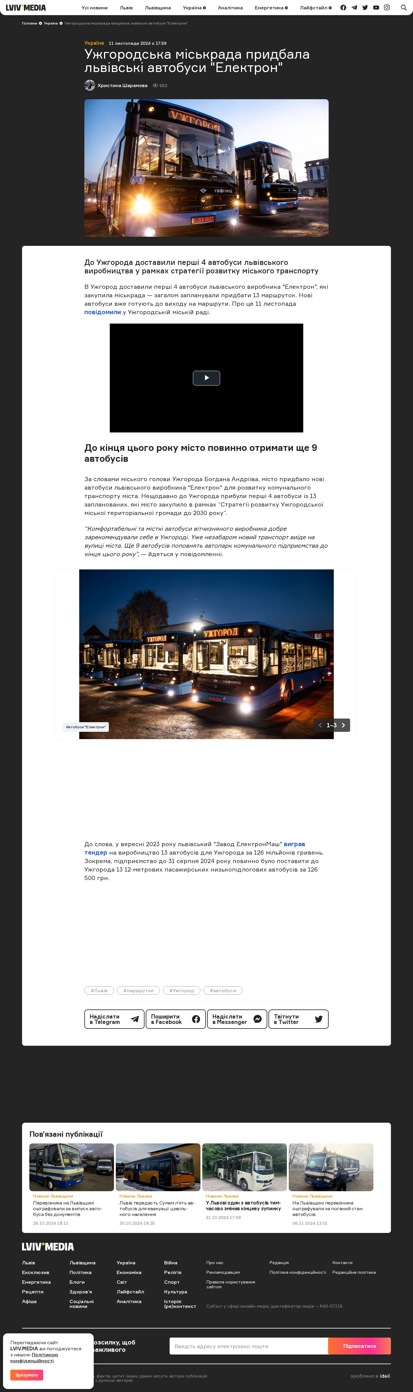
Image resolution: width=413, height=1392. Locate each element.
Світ (122, 1282)
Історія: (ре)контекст (180, 1303)
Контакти (343, 1262)
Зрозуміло (26, 1374)
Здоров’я (81, 1292)
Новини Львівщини (53, 1195)
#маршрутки (138, 990)
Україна (193, 8)
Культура (175, 1292)
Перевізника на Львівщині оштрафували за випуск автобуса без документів (67, 1208)
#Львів (99, 990)
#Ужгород (181, 990)
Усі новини (95, 8)
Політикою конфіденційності (34, 1357)
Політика (81, 1272)
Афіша (29, 1301)
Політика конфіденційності (298, 1272)
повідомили (102, 312)
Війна (170, 1263)
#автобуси (223, 990)
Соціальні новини (82, 1303)
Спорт (172, 1282)
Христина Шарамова (123, 85)
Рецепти (33, 1292)
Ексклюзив (35, 1272)
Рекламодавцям (223, 1272)
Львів (126, 8)
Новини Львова (135, 1195)
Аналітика (230, 8)
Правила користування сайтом (231, 1284)
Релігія (172, 1272)
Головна (29, 23)
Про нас (215, 1262)
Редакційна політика (354, 1272)
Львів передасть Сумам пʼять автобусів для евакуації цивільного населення (157, 1208)
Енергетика (270, 8)
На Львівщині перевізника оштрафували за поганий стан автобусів (327, 1208)
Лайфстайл (314, 8)
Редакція (279, 1262)
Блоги (77, 1282)
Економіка (129, 1272)
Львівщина (158, 8)
